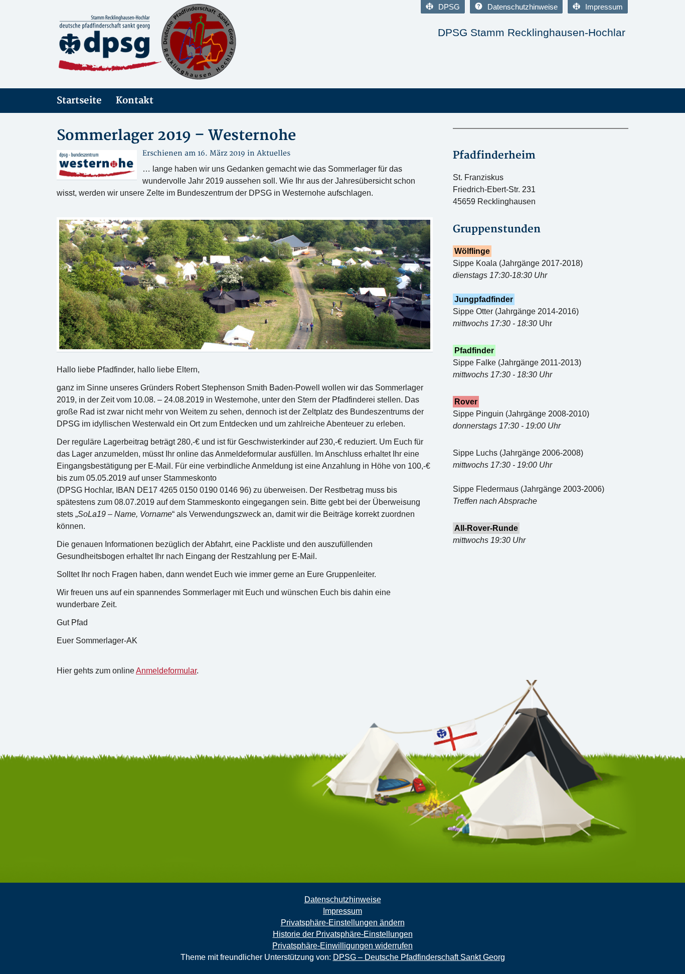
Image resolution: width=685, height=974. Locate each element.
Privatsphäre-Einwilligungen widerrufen (342, 945)
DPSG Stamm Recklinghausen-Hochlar (531, 32)
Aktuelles (273, 153)
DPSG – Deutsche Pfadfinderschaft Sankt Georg (419, 957)
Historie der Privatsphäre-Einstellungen (343, 934)
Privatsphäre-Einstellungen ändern (343, 922)
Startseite (79, 100)
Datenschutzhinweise (522, 7)
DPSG (449, 7)
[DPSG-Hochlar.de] (147, 41)
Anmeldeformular (166, 670)
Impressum (604, 7)
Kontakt (134, 100)
